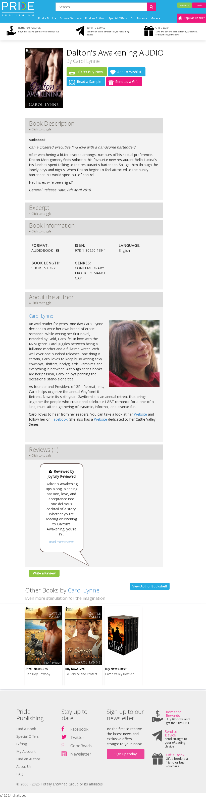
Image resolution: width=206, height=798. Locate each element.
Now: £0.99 (37, 669)
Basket (164, 27)
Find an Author (95, 18)
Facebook (60, 419)
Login (199, 5)
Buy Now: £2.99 (75, 669)
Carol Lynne (86, 61)
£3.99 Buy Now (90, 71)
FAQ (19, 774)
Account (184, 5)
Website (140, 414)
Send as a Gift (126, 81)
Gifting (21, 743)
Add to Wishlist (129, 71)
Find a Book (26, 728)
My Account (26, 751)
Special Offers (118, 18)
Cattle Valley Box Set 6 (120, 674)
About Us (23, 766)
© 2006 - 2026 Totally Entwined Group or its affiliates (59, 784)
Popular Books (192, 18)
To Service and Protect (81, 674)
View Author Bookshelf (149, 586)
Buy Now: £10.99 (116, 669)
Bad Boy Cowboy (38, 674)
